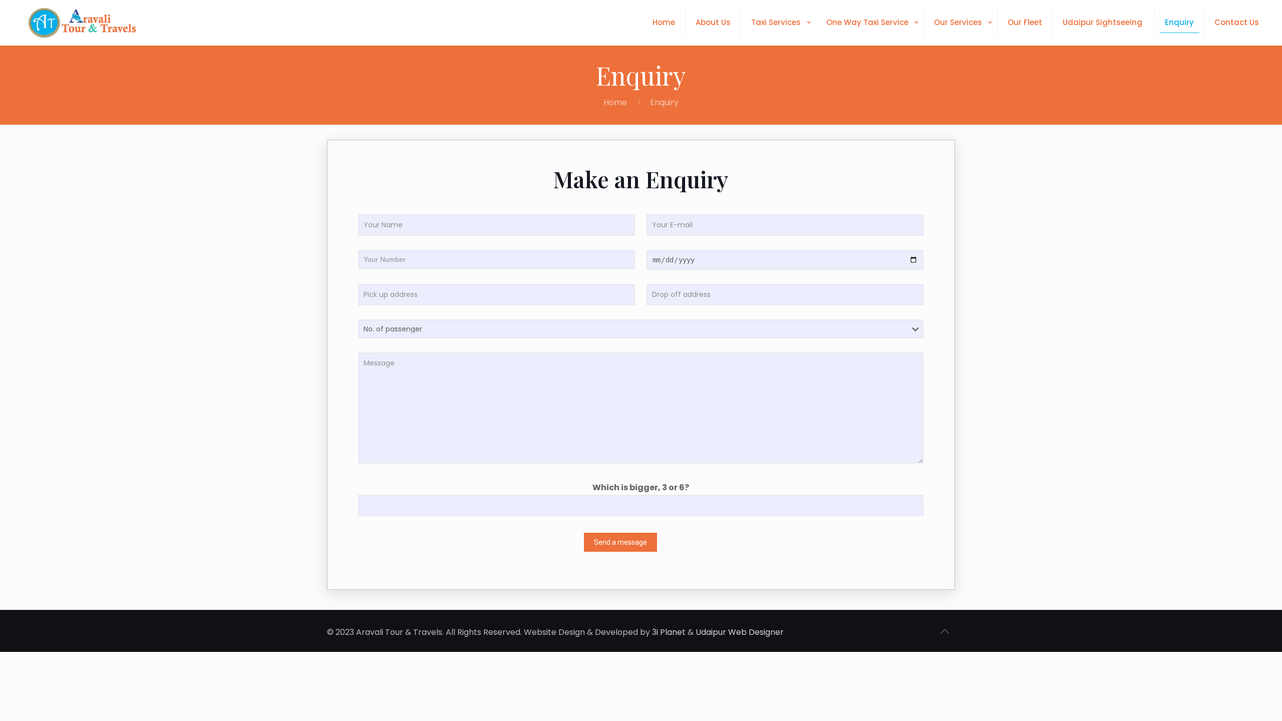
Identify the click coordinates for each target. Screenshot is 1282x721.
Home (615, 102)
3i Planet (669, 632)
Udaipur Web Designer (740, 632)
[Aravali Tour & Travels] (81, 22)
